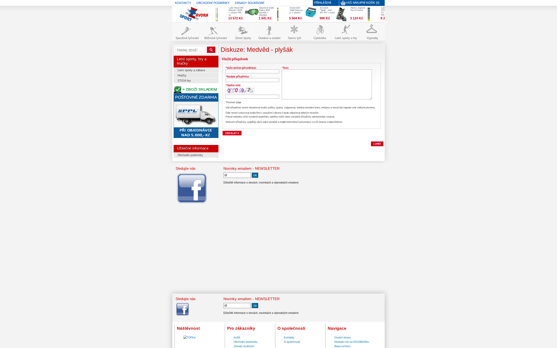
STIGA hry (184, 80)
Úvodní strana (342, 337)
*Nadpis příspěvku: (237, 76)
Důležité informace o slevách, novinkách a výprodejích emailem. (261, 182)
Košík (237, 337)
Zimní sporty (243, 38)
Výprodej (372, 38)
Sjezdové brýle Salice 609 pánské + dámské (264, 11)
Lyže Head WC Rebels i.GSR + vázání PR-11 (233, 11)
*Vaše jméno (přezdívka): (241, 67)
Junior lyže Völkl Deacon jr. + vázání (293, 10)
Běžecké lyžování (215, 38)
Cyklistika (320, 38)
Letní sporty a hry (346, 38)
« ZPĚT (377, 144)
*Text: (285, 67)
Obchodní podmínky (190, 155)
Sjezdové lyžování (187, 38)
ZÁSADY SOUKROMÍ (249, 3)
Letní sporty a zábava (191, 70)
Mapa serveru (342, 346)
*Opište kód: (233, 85)
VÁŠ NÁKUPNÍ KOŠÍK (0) (362, 2)
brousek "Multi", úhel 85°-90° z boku (325, 10)
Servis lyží (294, 38)
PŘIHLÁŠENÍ (322, 2)
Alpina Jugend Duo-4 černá (355, 9)
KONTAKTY (183, 3)
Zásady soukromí (244, 346)
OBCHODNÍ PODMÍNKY (213, 3)
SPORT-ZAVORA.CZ (187, 12)
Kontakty (289, 337)
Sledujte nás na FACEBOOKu (351, 341)
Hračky (182, 75)
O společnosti (292, 341)
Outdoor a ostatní (269, 38)
